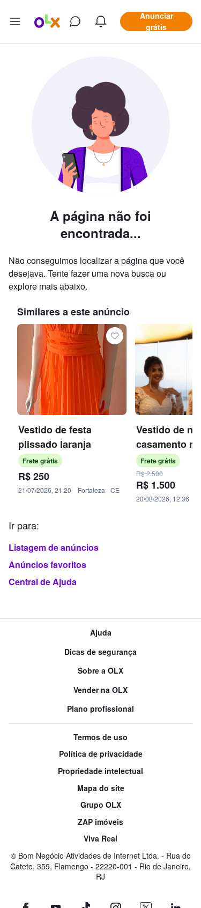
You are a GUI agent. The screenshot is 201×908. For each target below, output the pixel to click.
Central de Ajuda (43, 581)
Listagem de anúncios (54, 547)
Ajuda (100, 633)
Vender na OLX (100, 690)
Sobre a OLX (100, 671)
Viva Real (100, 838)
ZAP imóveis (100, 822)
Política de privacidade (101, 754)
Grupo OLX (100, 805)
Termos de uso (100, 737)
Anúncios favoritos (47, 564)
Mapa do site (100, 788)
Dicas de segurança (100, 652)
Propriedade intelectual (100, 771)
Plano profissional (100, 709)
